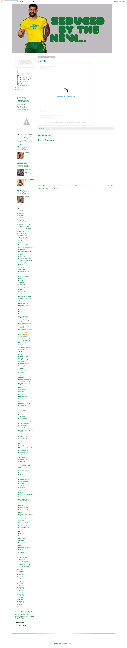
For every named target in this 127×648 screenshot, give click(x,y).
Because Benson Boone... (24, 162)
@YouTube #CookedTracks (24, 80)
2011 (18, 592)
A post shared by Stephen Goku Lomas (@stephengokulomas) (65, 122)
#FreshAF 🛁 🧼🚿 (23, 525)
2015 (18, 583)
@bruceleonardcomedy (24, 421)
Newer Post (42, 185)
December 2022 (23, 222)
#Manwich (21, 505)
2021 (18, 569)
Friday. (20, 311)
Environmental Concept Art (25, 494)
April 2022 (21, 559)
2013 (18, 588)
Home (76, 185)
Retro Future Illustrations (25, 323)
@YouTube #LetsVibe (23, 82)
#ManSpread (21, 269)
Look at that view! (23, 303)
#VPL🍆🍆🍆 (22, 461)
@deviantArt (21, 256)
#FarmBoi (21, 372)
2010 (18, 595)
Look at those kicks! (23, 510)
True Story (21, 368)
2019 (18, 574)
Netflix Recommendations (25, 345)
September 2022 (23, 229)
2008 (18, 599)
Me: (19, 401)
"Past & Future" (22, 398)
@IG (19, 472)
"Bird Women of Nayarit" (24, 347)
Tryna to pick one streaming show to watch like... (25, 464)
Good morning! (22, 457)
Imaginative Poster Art (24, 403)
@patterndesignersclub (24, 477)
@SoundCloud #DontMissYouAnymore (23, 84)
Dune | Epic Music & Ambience (23, 281)
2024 (18, 215)
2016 (18, 581)
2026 (18, 210)
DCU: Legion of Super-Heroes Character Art (24, 500)
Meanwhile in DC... (23, 470)
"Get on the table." (23, 468)
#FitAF (20, 412)
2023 (18, 217)
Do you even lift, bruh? (24, 245)
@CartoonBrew (22, 336)
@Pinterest (20, 74)
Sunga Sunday (22, 410)
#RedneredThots (22, 301)
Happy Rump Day (23, 356)
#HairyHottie (21, 375)
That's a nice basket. (23, 523)
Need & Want (21, 274)
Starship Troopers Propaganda (23, 317)
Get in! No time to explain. (25, 329)
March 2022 (22, 562)
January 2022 (22, 566)
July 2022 (21, 233)
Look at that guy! (22, 332)
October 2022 (22, 226)
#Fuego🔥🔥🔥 (22, 334)
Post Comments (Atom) (52, 188)
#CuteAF (19, 145)
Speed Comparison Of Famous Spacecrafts (24, 339)
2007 (18, 602)
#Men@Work (21, 389)
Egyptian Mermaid (23, 452)
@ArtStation (21, 294)
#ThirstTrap (21, 242)
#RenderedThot (22, 235)
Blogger (71, 643)
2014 (18, 585)
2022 (18, 220)
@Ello (20, 289)
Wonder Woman (22, 418)
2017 (18, 578)
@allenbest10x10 (23, 445)
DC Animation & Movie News (26, 448)
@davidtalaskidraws (23, 276)
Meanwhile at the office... (25, 547)
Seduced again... (22, 490)
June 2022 (22, 555)
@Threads (20, 89)
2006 (18, 604)
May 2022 (21, 557)
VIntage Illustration (23, 481)
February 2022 (23, 564)
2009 (18, 597)
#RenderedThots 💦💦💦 (25, 298)
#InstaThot (21, 377)
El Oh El (20, 265)
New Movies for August (24, 251)
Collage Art (21, 361)
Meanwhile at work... (23, 396)
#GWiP (27, 152)
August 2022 (22, 231)
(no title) (19, 133)
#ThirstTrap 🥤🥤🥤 (23, 271)
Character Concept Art (24, 363)
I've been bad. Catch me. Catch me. (29, 171)
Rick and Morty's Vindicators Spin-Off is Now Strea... (26, 259)
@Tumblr (19, 76)
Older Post (110, 185)
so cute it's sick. (22, 434)
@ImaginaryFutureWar (24, 287)
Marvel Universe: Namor (24, 296)
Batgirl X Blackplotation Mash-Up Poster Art (24, 380)
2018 (18, 576)
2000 (18, 606)
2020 (18, 572)
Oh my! (20, 240)
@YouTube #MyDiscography (24, 78)
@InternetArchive (23, 450)
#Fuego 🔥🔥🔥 (22, 238)
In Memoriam (21, 249)
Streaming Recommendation (26, 247)
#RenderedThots (22, 436)
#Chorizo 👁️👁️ (21, 105)
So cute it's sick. (21, 97)
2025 (18, 213)
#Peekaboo (20, 189)
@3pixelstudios (22, 425)
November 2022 (23, 224)
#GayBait (20, 352)
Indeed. (20, 314)
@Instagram (20, 72)
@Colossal (21, 349)
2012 (18, 590)
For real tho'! (21, 543)
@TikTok (19, 87)
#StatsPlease (21, 309)
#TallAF (27, 196)
